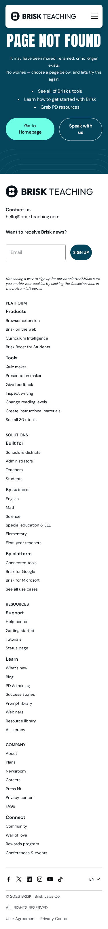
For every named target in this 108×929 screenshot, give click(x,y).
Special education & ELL (28, 525)
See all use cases (22, 589)
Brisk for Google (20, 571)
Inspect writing (19, 393)
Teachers (14, 469)
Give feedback (19, 384)
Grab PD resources (60, 107)
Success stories (20, 694)
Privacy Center (54, 918)
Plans (11, 762)
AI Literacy (15, 729)
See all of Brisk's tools (60, 91)
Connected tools (21, 562)
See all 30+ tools (21, 419)
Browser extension (23, 320)
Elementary (16, 533)
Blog (10, 677)
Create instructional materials (33, 411)
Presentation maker (23, 375)
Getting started (20, 630)
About (11, 753)
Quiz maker (16, 366)
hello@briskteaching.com (32, 217)
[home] (44, 16)
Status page (17, 648)
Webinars (14, 712)
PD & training (18, 685)
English (12, 498)
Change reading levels (26, 402)
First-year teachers (23, 542)
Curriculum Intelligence (27, 338)
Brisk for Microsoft (22, 580)
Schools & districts (23, 452)
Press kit (13, 788)
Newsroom (16, 771)
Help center (17, 621)
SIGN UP (81, 252)
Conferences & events (26, 852)
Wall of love (16, 835)
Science (13, 516)
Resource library (21, 721)
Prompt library (19, 703)
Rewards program (22, 843)
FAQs (10, 806)
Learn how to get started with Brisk (60, 99)
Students (14, 478)
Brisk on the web (21, 329)
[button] (93, 16)
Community (16, 826)
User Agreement (21, 918)
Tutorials (13, 639)
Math (10, 507)
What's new (16, 668)
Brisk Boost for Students (28, 346)
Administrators (19, 461)
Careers (13, 779)
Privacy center (19, 797)
